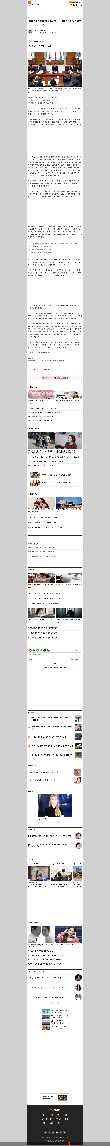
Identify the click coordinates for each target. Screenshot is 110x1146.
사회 (51, 1115)
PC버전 (66, 1138)
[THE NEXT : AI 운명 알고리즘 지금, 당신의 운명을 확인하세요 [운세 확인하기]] (55, 378)
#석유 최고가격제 (34, 370)
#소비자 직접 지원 (45, 370)
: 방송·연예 (33, 922)
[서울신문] (33, 3)
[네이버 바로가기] (60, 1132)
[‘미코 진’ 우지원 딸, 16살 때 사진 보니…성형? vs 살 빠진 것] (78, 987)
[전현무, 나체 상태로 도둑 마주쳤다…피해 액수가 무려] (78, 977)
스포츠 (51, 1123)
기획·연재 (30, 860)
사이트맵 (62, 1138)
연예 (58, 1123)
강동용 (38, 30)
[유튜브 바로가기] (53, 1132)
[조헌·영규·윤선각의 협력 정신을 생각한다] (78, 835)
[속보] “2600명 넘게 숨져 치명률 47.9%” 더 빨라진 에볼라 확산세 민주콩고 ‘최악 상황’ (54, 244)
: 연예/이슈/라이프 (35, 971)
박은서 (41, 30)
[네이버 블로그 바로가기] (64, 1132)
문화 (51, 1119)
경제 (58, 1115)
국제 (66, 1115)
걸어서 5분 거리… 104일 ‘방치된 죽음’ (40, 247)
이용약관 (48, 1138)
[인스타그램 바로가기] (57, 1132)
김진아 (34, 30)
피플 (44, 1123)
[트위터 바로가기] (49, 1132)
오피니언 (30, 829)
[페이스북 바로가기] (45, 1132)
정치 (29, 18)
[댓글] (42, 25)
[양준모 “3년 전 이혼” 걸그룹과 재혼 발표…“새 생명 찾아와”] (78, 997)
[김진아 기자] (30, 32)
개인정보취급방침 (55, 1138)
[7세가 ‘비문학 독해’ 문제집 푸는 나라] (78, 845)
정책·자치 (44, 1119)
